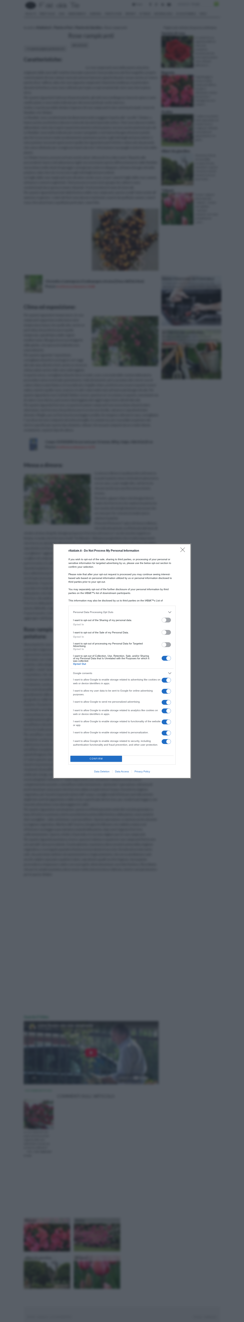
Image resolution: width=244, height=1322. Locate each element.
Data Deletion (101, 771)
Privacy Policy (142, 771)
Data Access (122, 771)
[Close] (183, 551)
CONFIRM (96, 758)
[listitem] (122, 612)
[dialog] (122, 661)
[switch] (166, 620)
